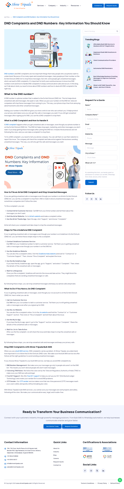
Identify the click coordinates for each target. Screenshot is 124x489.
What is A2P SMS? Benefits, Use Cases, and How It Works (104, 86)
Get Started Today (52, 426)
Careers (56, 458)
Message (88, 144)
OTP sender (24, 381)
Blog (7, 17)
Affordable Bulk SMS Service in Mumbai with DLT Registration (104, 45)
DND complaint (11, 125)
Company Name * (91, 115)
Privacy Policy (102, 483)
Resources (75, 5)
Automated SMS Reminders (103, 68)
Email (87, 124)
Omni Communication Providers (104, 60)
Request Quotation (71, 426)
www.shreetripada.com (23, 483)
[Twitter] (96, 199)
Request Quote (111, 6)
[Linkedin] (100, 199)
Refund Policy (115, 483)
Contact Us (98, 6)
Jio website (44, 312)
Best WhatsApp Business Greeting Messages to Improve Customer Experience (105, 78)
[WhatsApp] (120, 480)
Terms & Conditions (87, 483)
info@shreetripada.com (15, 463)
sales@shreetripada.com (15, 467)
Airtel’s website (35, 216)
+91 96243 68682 (12, 456)
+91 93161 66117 (12, 459)
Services (40, 5)
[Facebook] (87, 199)
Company (52, 5)
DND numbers (9, 74)
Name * (88, 105)
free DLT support (33, 376)
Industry (63, 5)
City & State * (90, 153)
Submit (91, 182)
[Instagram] (91, 199)
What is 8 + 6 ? (90, 163)
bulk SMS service (22, 351)
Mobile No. (89, 134)
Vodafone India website (47, 254)
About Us (56, 448)
